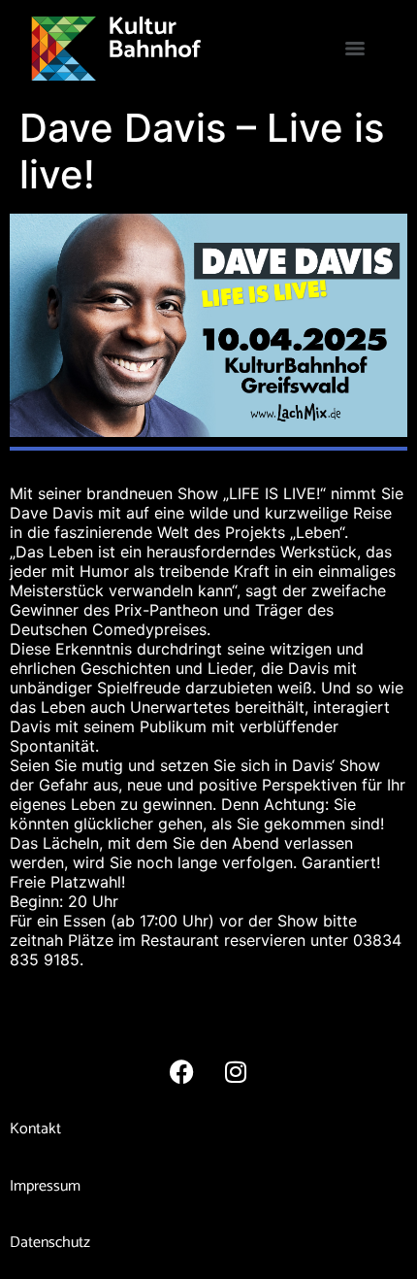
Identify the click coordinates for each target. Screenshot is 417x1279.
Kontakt (35, 1129)
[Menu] (354, 48)
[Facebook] (182, 1071)
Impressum (45, 1186)
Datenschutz (50, 1242)
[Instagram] (235, 1071)
